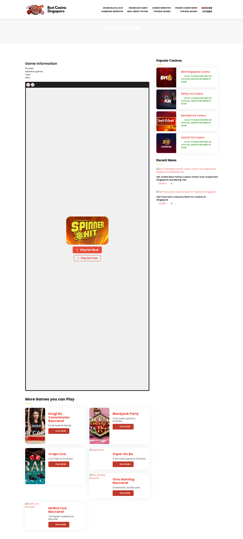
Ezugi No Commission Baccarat (59, 417)
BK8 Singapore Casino (195, 71)
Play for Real (89, 250)
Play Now (61, 431)
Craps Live (57, 454)
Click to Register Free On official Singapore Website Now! (196, 79)
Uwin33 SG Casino (192, 137)
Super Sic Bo (123, 454)
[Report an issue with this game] (28, 85)
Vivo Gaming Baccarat (123, 481)
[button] (87, 231)
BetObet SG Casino (193, 115)
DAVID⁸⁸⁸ (162, 183)
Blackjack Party (126, 413)
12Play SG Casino (192, 93)
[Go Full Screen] (32, 85)
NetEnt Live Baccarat (57, 510)
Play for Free (89, 258)
